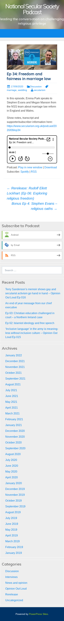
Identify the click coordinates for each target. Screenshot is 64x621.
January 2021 (13, 425)
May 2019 (11, 529)
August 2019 (13, 512)
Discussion (36, 86)
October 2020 (13, 442)
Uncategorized (14, 600)
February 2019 (14, 547)
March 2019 (12, 541)
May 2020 (11, 471)
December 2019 (15, 489)
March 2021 (12, 413)
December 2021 (15, 361)
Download (50, 167)
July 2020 (11, 459)
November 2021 (15, 367)
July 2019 (11, 518)
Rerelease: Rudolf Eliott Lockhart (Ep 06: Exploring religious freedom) (27, 193)
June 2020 (11, 465)
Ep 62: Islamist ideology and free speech (29, 323)
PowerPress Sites (38, 614)
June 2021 (11, 396)
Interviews (11, 577)
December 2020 (15, 430)
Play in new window (30, 167)
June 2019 (11, 523)
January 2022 (13, 355)
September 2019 (15, 506)
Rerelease (11, 594)
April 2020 (11, 477)
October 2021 (13, 372)
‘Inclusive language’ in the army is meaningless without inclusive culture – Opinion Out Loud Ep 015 (31, 333)
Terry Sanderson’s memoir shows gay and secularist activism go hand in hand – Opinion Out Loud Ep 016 (32, 293)
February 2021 (14, 419)
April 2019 (11, 535)
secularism (39, 90)
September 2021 (15, 378)
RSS (34, 171)
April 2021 (11, 407)
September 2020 (15, 448)
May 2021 (11, 401)
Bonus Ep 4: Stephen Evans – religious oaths (34, 206)
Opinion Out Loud (16, 588)
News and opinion (16, 582)
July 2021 (11, 390)
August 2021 (13, 384)
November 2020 (15, 436)
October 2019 (13, 500)
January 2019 (13, 552)
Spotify (24, 171)
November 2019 (15, 494)
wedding (22, 90)
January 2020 (13, 483)
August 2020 (13, 454)
